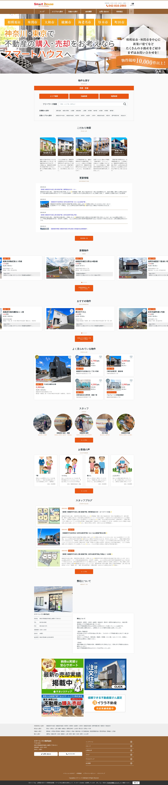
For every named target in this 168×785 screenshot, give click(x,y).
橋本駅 (95, 110)
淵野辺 (48, 734)
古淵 (58, 734)
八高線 (113, 731)
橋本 (74, 734)
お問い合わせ (104, 11)
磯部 (59, 728)
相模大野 (53, 734)
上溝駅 (84, 110)
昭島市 (108, 115)
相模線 (63, 731)
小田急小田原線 (55, 731)
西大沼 (81, 728)
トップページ (89, 741)
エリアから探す (57, 11)
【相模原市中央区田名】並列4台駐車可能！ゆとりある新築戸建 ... (68, 202)
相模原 (62, 734)
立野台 (86, 728)
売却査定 (119, 11)
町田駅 (90, 110)
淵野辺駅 (58, 110)
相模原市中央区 (60, 115)
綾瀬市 (88, 115)
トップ (42, 11)
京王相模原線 (85, 731)
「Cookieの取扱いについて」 (113, 782)
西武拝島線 (103, 731)
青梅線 (109, 731)
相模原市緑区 (101, 115)
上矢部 (76, 728)
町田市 (77, 115)
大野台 (52, 728)
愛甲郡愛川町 (115, 115)
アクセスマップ (90, 759)
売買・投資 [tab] (84, 88)
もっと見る (84, 440)
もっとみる (84, 491)
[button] (81, 282)
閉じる (136, 782)
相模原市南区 (70, 115)
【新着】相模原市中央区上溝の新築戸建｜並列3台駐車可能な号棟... (59, 215)
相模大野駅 (66, 110)
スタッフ (88, 746)
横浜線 (48, 731)
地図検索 (114, 96)
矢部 (77, 734)
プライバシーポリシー (90, 773)
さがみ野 (86, 734)
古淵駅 (72, 110)
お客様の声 (89, 750)
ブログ (87, 754)
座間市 (83, 115)
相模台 (64, 728)
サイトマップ (101, 773)
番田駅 (111, 110)
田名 (47, 728)
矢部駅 (101, 110)
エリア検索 (54, 96)
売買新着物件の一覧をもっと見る (84, 288)
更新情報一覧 (84, 238)
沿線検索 (84, 96)
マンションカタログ (69, 773)
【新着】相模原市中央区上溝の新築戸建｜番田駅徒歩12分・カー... (58, 189)
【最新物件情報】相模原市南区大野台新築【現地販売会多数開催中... (69, 228)
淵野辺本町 (70, 728)
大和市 (93, 115)
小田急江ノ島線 (70, 731)
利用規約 (79, 773)
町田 (70, 734)
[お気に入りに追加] (72, 260)
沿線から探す (73, 11)
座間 (81, 734)
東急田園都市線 (94, 731)
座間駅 (106, 110)
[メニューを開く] (131, 11)
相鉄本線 (78, 731)
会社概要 (88, 11)
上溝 (56, 728)
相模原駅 (78, 110)
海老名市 (123, 115)
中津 (89, 728)
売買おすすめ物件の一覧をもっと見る (84, 338)
